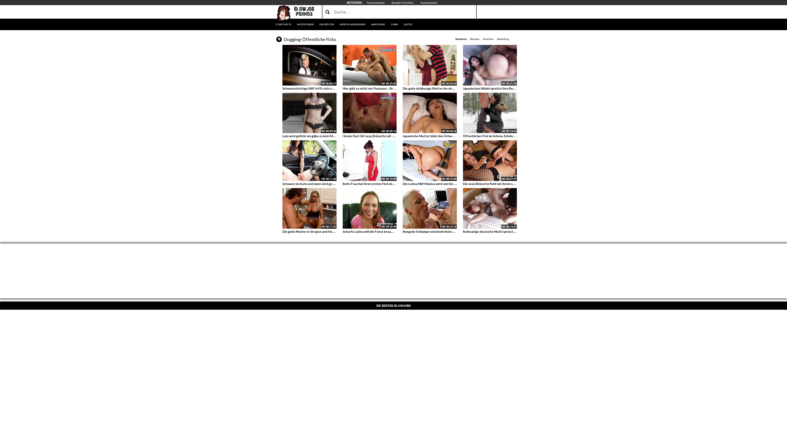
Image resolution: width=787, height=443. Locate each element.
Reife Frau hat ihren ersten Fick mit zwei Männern (379, 184)
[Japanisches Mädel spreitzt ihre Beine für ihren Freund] (490, 65)
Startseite (283, 24)
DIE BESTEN (327, 24)
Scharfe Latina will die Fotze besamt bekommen (377, 231)
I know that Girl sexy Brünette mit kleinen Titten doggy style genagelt (393, 136)
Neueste (474, 39)
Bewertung (503, 39)
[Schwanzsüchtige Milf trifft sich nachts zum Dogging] (309, 65)
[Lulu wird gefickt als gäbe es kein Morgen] (309, 113)
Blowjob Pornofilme (402, 2)
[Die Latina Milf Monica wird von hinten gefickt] (430, 160)
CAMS (394, 24)
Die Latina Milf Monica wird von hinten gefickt (436, 184)
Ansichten (488, 39)
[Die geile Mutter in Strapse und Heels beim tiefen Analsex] (309, 208)
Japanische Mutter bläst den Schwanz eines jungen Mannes (445, 136)
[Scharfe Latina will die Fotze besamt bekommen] (370, 208)
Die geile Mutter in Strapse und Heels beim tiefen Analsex (324, 231)
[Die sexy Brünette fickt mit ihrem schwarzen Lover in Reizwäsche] (490, 160)
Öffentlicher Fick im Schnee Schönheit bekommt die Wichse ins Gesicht (514, 136)
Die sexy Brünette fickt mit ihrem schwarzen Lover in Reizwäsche (509, 184)
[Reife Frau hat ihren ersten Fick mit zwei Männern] (370, 160)
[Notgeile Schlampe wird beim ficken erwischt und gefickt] (430, 208)
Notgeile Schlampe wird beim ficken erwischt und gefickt (443, 231)
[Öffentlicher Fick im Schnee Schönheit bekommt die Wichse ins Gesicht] (490, 113)
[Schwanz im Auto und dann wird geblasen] (309, 160)
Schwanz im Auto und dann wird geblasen (312, 184)
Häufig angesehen (352, 24)
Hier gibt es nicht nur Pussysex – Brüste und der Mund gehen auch (390, 88)
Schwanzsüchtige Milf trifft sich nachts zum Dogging (320, 88)
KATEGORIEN (305, 24)
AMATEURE (378, 24)
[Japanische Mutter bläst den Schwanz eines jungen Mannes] (430, 113)
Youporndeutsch (375, 2)
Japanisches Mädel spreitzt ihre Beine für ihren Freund (502, 88)
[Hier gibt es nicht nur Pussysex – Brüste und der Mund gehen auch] (370, 65)
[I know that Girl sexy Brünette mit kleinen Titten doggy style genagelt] (370, 113)
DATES (408, 24)
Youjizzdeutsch (428, 2)
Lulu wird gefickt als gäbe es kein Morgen (311, 136)
